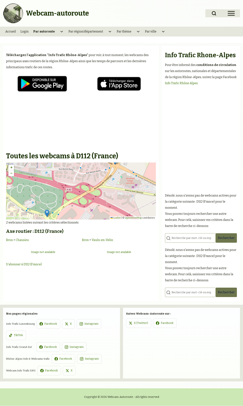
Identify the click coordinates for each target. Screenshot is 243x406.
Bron (9, 240)
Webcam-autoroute (57, 13)
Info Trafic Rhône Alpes (181, 83)
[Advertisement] (81, 123)
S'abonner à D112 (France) (24, 264)
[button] (47, 213)
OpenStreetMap (133, 217)
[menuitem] (10, 31)
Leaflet (117, 217)
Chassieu (22, 240)
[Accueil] (13, 13)
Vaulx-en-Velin (102, 240)
